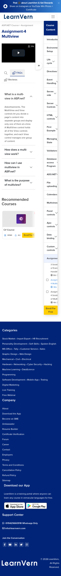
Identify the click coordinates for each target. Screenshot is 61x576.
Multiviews (52, 202)
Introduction (52, 39)
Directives (52, 71)
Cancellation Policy (11, 470)
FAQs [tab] (19, 72)
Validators (52, 150)
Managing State (52, 140)
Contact (6, 449)
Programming (8, 374)
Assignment (52, 258)
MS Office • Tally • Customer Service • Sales (23, 349)
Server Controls (51, 105)
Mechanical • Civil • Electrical (16, 359)
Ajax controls (51, 224)
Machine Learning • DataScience (18, 369)
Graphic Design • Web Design (16, 354)
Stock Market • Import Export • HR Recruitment (25, 338)
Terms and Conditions (13, 465)
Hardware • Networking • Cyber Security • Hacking (27, 364)
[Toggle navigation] (53, 17)
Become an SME (10, 418)
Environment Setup (52, 49)
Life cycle (49, 61)
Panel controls (51, 213)
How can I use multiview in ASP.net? (13, 167)
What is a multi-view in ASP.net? (15, 96)
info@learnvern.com (15, 528)
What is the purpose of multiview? (17, 183)
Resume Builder (10, 429)
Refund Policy (9, 475)
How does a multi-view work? (16, 152)
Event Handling (51, 81)
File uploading (52, 184)
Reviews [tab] (12, 79)
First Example (51, 129)
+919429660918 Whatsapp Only (21, 523)
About (5, 408)
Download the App (11, 413)
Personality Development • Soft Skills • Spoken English (29, 343)
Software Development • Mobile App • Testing (25, 379)
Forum (5, 439)
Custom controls (51, 248)
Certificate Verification (13, 434)
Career (5, 444)
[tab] (6, 72)
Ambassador (8, 424)
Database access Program (52, 163)
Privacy (5, 459)
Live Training (8, 390)
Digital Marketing (10, 384)
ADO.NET (51, 174)
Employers (7, 454)
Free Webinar (8, 395)
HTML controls (51, 117)
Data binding (50, 236)
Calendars (52, 194)
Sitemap (6, 480)
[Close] (58, 3)
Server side (50, 93)
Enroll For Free (30, 235)
